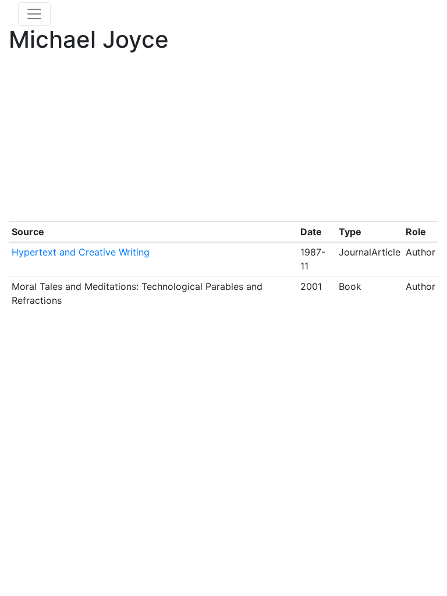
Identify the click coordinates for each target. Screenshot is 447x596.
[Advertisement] (223, 139)
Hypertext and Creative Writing (81, 252)
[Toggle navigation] (34, 14)
